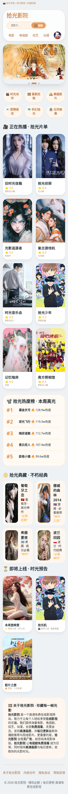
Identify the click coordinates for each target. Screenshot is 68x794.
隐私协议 (44, 773)
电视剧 (23, 35)
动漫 (46, 35)
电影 (11, 35)
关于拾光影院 (11, 773)
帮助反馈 (59, 773)
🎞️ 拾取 (38, 25)
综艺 (35, 35)
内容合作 (29, 773)
